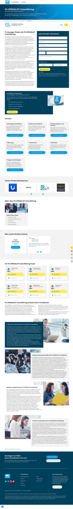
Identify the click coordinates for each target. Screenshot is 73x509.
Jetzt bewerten (16, 247)
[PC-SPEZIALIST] (7, 2)
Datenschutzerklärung (62, 75)
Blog (37, 476)
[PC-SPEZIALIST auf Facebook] (8, 481)
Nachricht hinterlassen (53, 460)
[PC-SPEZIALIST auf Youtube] (13, 481)
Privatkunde (43, 64)
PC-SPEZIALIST (7, 20)
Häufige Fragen (39, 478)
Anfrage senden (44, 69)
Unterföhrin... (23, 20)
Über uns (22, 478)
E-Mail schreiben (12, 278)
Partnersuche (39, 480)
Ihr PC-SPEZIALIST (15, 2)
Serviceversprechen (25, 476)
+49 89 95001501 (52, 457)
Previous (31, 193)
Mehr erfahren (57, 487)
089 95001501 (12, 274)
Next (42, 193)
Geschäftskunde (59, 64)
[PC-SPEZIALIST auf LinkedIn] (6, 481)
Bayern (18, 20)
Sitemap (22, 483)
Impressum (23, 485)
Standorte (13, 20)
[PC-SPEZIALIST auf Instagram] (11, 481)
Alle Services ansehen (15, 135)
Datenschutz (23, 480)
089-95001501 (34, 274)
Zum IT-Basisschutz (12, 112)
